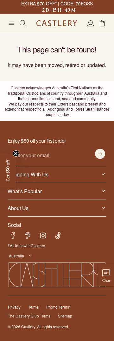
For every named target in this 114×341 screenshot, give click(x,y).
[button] (102, 23)
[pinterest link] (28, 235)
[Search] (23, 23)
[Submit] (100, 154)
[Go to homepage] (56, 23)
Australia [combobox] (15, 255)
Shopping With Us (27, 174)
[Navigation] (11, 23)
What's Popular (23, 191)
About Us (18, 208)
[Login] (90, 23)
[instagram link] (43, 235)
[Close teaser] (16, 153)
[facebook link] (13, 235)
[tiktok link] (58, 235)
